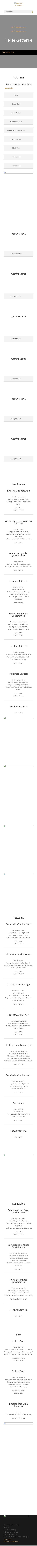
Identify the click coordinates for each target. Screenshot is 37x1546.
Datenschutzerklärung (11, 1541)
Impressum (7, 1539)
